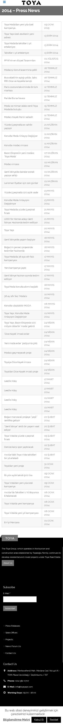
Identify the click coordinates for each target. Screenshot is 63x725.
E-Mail (6, 593)
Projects (9, 639)
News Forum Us (13, 646)
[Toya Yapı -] (31, 3)
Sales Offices (11, 632)
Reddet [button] (54, 719)
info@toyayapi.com (24, 687)
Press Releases (12, 626)
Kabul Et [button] (39, 719)
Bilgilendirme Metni (16, 719)
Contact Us (10, 653)
